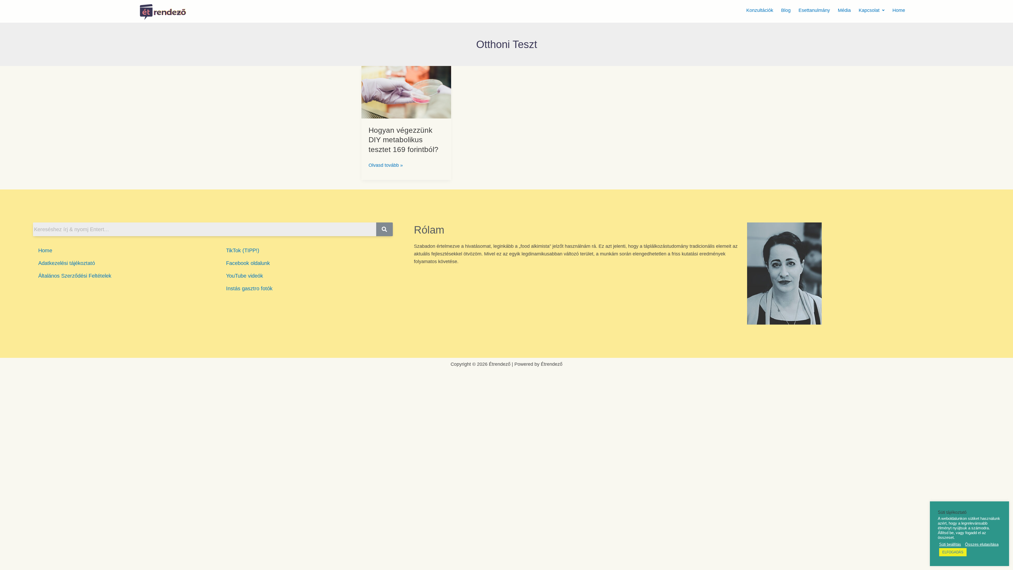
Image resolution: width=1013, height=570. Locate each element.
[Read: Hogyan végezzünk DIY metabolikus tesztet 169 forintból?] (406, 91)
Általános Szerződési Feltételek (74, 276)
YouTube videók (244, 276)
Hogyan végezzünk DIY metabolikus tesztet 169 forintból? (403, 140)
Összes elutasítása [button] (981, 544)
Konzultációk (759, 10)
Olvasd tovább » (386, 165)
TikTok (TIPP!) (242, 250)
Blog (786, 10)
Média (844, 10)
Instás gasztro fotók (249, 288)
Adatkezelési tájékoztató (66, 263)
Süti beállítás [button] (950, 544)
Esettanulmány (814, 10)
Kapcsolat (869, 10)
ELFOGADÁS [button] (952, 552)
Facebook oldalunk (248, 263)
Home (898, 10)
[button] (871, 10)
